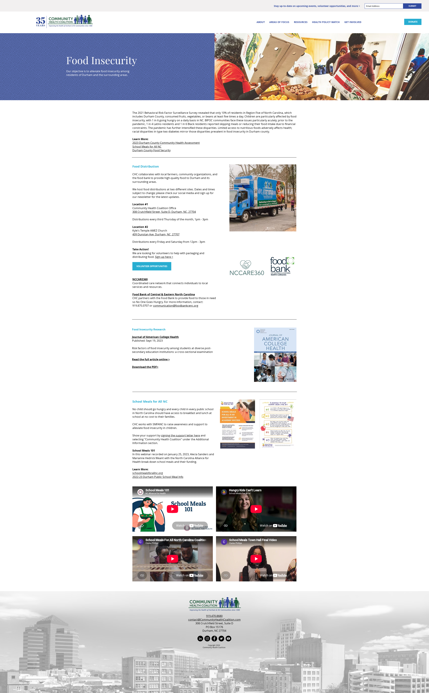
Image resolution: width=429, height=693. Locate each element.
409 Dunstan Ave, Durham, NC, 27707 (155, 234)
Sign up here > (164, 257)
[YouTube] (228, 638)
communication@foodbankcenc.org (175, 305)
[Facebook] (214, 638)
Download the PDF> (145, 367)
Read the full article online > (151, 359)
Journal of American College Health (155, 337)
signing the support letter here (180, 435)
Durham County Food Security (151, 150)
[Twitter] (221, 638)
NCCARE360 (140, 279)
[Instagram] (207, 638)
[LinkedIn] (200, 638)
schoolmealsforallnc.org (147, 473)
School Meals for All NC (146, 146)
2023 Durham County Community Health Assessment (166, 143)
